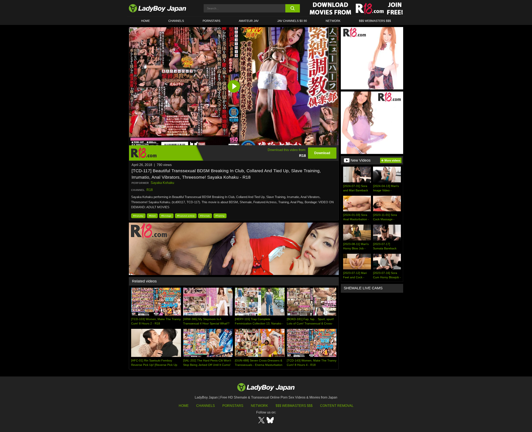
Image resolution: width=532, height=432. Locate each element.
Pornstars (211, 20)
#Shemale (205, 216)
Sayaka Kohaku (162, 182)
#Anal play (138, 216)
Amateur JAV (249, 20)
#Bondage (166, 216)
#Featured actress (186, 216)
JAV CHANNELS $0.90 (292, 20)
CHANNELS (176, 20)
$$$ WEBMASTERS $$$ (375, 20)
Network (333, 20)
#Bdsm (152, 216)
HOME (145, 20)
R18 (150, 190)
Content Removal (336, 405)
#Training (220, 216)
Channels (205, 405)
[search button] (292, 8)
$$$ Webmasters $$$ (294, 405)
